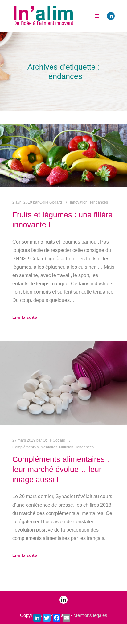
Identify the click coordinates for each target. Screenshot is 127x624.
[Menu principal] (97, 16)
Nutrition (66, 447)
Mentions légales (90, 615)
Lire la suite (24, 317)
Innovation (79, 202)
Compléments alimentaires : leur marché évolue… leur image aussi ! (60, 469)
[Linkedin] (111, 16)
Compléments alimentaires (34, 447)
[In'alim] (43, 16)
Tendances (98, 202)
